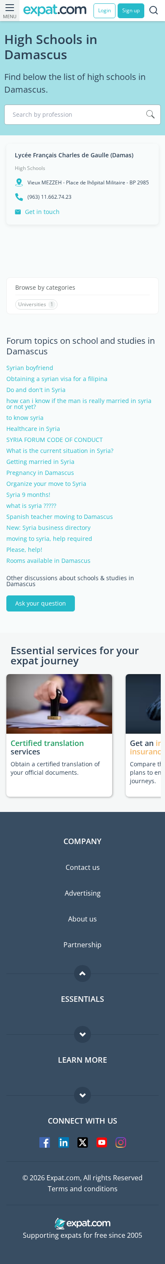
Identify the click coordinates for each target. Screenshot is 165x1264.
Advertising (83, 893)
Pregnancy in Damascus (40, 473)
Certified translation (47, 743)
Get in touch (42, 212)
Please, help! (24, 550)
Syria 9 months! (28, 495)
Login (104, 10)
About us (82, 919)
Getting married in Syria (40, 462)
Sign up (131, 10)
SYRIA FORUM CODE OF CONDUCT (54, 440)
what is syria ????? (31, 506)
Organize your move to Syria (46, 484)
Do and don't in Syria (36, 390)
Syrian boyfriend (29, 368)
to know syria (25, 418)
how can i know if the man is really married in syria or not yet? (78, 404)
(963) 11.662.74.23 (50, 197)
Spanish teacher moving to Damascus (59, 517)
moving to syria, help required (49, 539)
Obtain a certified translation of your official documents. (55, 768)
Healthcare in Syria (33, 429)
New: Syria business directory (48, 528)
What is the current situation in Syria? (59, 451)
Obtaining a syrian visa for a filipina (56, 379)
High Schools (30, 168)
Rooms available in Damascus (48, 561)
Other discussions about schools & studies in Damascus (70, 581)
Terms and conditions (83, 1188)
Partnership (82, 944)
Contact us (83, 867)
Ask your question (40, 603)
